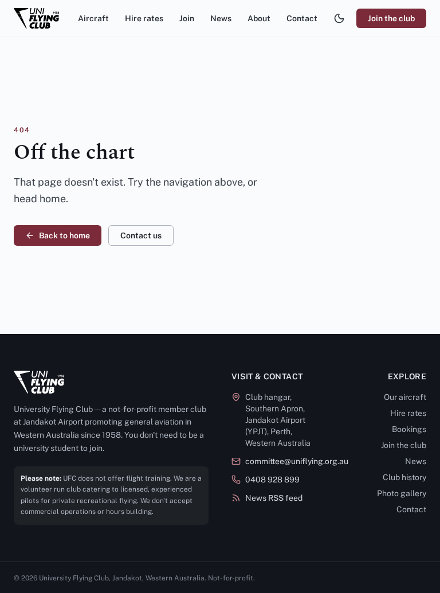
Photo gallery (401, 493)
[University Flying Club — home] (36, 18)
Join (186, 18)
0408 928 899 (272, 479)
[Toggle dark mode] (339, 18)
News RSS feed (273, 497)
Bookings (409, 429)
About (258, 18)
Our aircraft (405, 397)
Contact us (141, 235)
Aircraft (93, 18)
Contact (301, 18)
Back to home (64, 235)
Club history (404, 477)
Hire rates (144, 18)
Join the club (391, 18)
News (220, 18)
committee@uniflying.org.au (296, 461)
